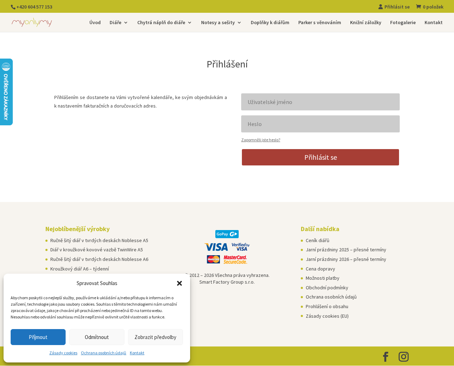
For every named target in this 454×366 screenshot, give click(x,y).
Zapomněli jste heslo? (260, 139)
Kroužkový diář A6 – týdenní (79, 269)
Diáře (115, 23)
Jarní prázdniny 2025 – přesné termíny (346, 249)
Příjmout (38, 337)
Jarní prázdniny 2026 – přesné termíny (346, 259)
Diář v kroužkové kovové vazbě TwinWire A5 (96, 249)
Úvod (95, 23)
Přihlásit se (320, 157)
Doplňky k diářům (270, 23)
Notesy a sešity (218, 23)
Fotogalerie (403, 23)
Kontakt (137, 352)
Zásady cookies (63, 352)
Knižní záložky (365, 23)
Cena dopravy (320, 269)
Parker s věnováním (319, 23)
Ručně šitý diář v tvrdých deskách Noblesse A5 (99, 240)
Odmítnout (97, 337)
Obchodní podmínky (327, 287)
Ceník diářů (318, 240)
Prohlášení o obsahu (327, 306)
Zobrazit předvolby (155, 337)
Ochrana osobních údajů (103, 352)
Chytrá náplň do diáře (161, 23)
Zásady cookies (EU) (327, 316)
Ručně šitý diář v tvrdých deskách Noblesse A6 (99, 259)
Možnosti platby (322, 278)
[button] (179, 283)
